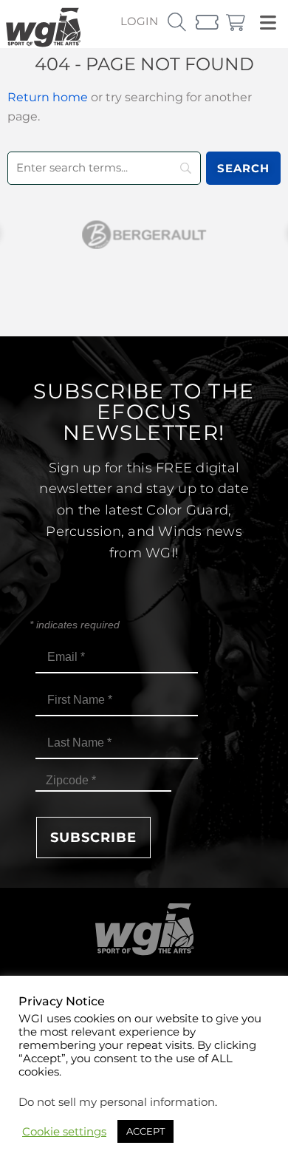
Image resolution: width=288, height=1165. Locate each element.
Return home (47, 97)
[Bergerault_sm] (144, 234)
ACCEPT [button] (145, 1131)
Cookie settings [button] (64, 1131)
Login (139, 21)
